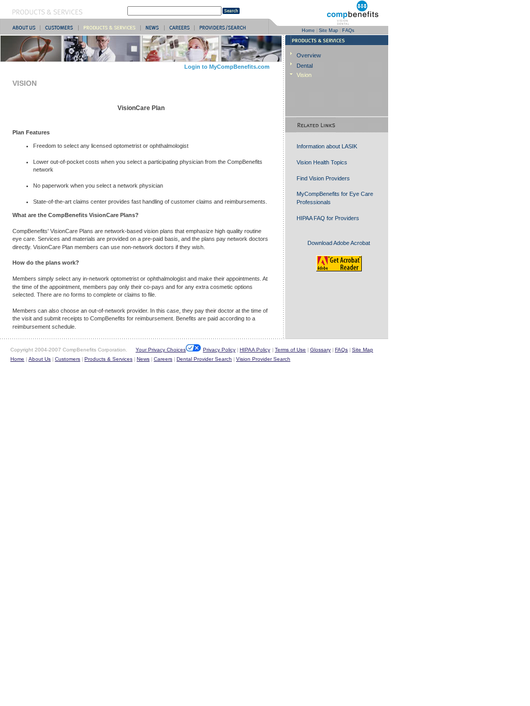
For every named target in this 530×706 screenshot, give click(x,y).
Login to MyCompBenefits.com (227, 67)
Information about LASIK (327, 146)
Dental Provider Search (204, 359)
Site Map (328, 30)
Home (308, 30)
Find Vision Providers (323, 178)
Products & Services (108, 359)
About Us (39, 359)
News (143, 359)
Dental (305, 66)
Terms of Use (290, 349)
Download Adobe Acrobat (338, 243)
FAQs (348, 30)
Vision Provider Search (263, 359)
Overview (309, 55)
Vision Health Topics (322, 162)
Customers (67, 359)
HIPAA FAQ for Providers (328, 218)
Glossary (320, 349)
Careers (163, 359)
